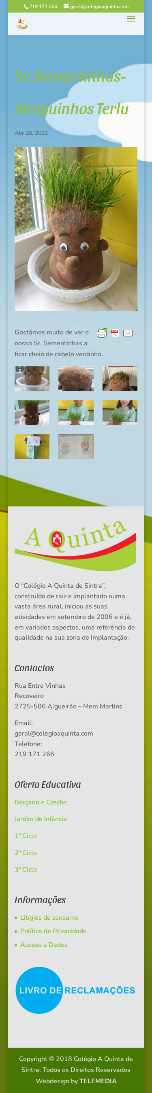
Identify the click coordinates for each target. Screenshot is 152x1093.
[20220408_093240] (75, 412)
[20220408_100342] (75, 446)
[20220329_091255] (75, 378)
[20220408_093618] (120, 412)
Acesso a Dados (44, 944)
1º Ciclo (26, 835)
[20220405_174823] (32, 412)
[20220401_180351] (120, 378)
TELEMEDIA (98, 1081)
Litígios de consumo (49, 917)
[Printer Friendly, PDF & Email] (115, 333)
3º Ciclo (26, 869)
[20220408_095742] (32, 446)
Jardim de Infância (41, 818)
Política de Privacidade (53, 931)
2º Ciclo (26, 852)
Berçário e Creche (41, 802)
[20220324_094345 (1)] (32, 378)
